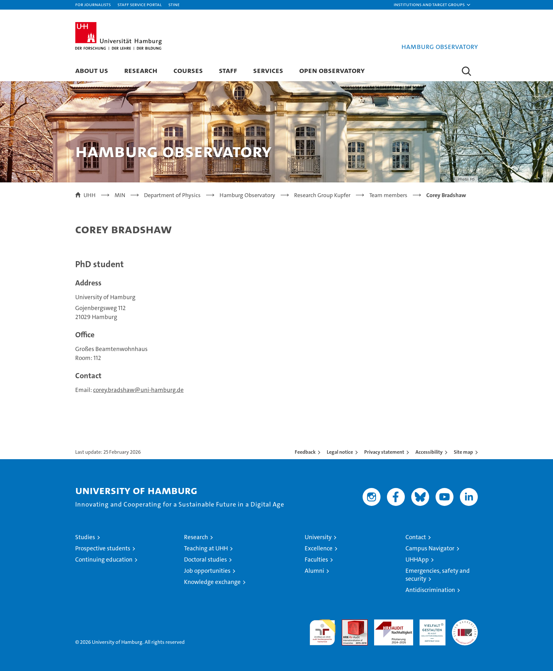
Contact (415, 537)
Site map (463, 452)
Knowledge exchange (212, 582)
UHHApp (417, 559)
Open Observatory (332, 70)
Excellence (319, 548)
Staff (228, 70)
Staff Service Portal (139, 4)
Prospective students (102, 548)
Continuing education (103, 559)
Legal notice (340, 452)
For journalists (93, 4)
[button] (432, 5)
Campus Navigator (429, 548)
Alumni (314, 571)
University (318, 537)
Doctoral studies (205, 559)
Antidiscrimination (430, 590)
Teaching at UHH (206, 548)
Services (268, 70)
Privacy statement (384, 452)
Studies (85, 537)
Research (140, 70)
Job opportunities (207, 571)
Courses (188, 70)
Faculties (316, 559)
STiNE (174, 4)
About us (91, 70)
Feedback (305, 452)
